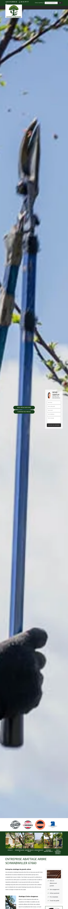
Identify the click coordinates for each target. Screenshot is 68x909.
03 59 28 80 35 (12, 2)
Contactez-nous (24, 412)
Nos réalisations (24, 407)
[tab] (34, 454)
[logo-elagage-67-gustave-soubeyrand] (13, 7)
